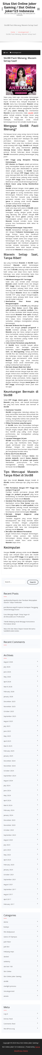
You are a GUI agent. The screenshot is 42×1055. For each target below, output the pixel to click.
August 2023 (8, 840)
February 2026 (9, 691)
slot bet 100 (8, 966)
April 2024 (7, 800)
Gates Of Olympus (10, 937)
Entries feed (8, 1019)
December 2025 (9, 701)
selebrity (7, 961)
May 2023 (7, 855)
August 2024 (8, 781)
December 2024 (9, 761)
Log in (6, 1014)
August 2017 (8, 894)
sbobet (6, 957)
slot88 (6, 981)
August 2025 (8, 721)
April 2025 (7, 741)
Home (13, 32)
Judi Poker (7, 942)
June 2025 (7, 731)
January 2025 (8, 756)
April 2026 (7, 682)
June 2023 (7, 850)
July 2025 (7, 726)
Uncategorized (23, 32)
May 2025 (7, 736)
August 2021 (8, 884)
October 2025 (9, 711)
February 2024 (9, 810)
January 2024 (8, 815)
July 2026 (7, 667)
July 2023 (7, 845)
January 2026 (8, 697)
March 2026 (8, 687)
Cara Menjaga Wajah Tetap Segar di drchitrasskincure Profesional (16, 615)
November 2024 (10, 766)
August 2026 (8, 662)
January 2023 (8, 870)
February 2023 (9, 865)
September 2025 (10, 716)
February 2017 (9, 904)
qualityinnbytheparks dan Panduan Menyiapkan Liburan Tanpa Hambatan (20, 601)
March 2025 (8, 746)
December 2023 (9, 820)
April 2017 (7, 899)
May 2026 (7, 677)
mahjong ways (9, 952)
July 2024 (7, 785)
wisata (6, 996)
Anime (6, 922)
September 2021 (10, 879)
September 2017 (10, 889)
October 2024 (9, 771)
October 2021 (9, 875)
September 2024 (10, 776)
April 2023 (7, 860)
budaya (6, 927)
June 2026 (7, 672)
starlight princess (10, 986)
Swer (6, 52)
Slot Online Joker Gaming (12, 976)
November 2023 (10, 825)
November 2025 (10, 706)
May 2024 (7, 795)
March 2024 (8, 805)
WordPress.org (9, 1029)
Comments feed (9, 1024)
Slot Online (7, 971)
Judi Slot (6, 947)
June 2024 (7, 790)
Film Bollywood (9, 932)
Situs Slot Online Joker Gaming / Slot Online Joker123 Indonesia (19, 7)
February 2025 (9, 751)
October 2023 (9, 830)
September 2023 (10, 835)
